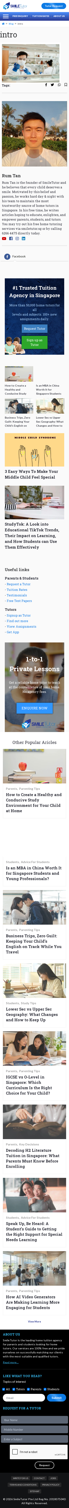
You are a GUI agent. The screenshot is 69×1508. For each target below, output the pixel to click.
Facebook (19, 256)
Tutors (20, 1389)
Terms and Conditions (23, 1484)
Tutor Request (54, 5)
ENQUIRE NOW (35, 708)
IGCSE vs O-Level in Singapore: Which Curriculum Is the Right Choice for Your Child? (29, 1085)
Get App (13, 632)
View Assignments (21, 626)
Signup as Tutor (19, 615)
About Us (59, 16)
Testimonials (17, 595)
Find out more (17, 621)
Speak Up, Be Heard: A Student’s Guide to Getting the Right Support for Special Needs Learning (34, 1231)
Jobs (53, 1478)
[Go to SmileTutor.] (3, 23)
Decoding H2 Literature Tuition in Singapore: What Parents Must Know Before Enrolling (32, 1158)
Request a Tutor (18, 584)
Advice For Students (35, 862)
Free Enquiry (20, 16)
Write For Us (20, 1478)
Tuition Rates (40, 16)
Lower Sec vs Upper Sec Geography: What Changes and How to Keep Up (32, 1014)
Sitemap (34, 1491)
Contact (39, 1478)
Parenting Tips (29, 788)
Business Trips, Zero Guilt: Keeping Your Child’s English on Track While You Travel (34, 943)
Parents (11, 788)
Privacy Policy (50, 1484)
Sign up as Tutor (34, 342)
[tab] (15, 256)
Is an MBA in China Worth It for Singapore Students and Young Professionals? (34, 873)
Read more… (11, 1362)
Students (12, 862)
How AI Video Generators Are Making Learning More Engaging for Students (33, 1302)
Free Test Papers (19, 601)
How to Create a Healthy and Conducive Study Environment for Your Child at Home (34, 802)
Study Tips (28, 1003)
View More (34, 1321)
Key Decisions (29, 1144)
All (8, 1389)
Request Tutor (34, 328)
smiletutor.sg (31, 229)
